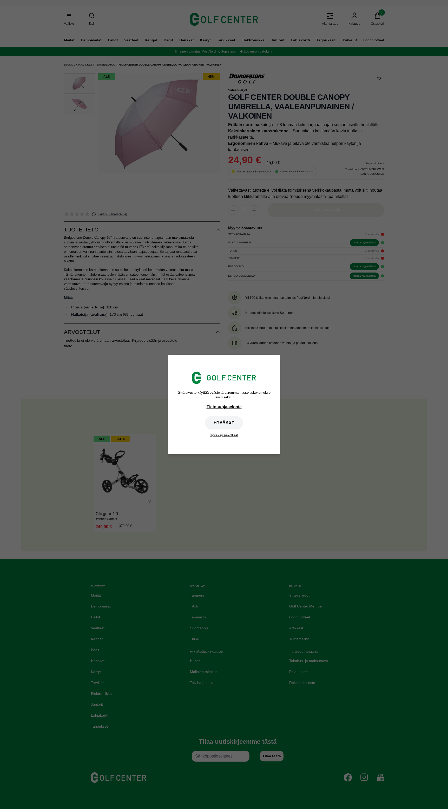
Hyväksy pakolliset (224, 435)
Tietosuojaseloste (224, 407)
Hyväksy (224, 422)
